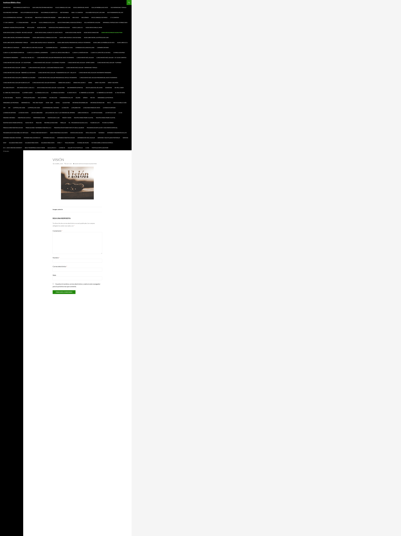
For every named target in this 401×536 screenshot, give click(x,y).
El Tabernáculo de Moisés (104, 92)
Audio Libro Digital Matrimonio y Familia (15, 42)
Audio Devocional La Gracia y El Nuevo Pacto (49, 32)
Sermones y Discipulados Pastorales (109, 137)
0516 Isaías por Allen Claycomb (95, 12)
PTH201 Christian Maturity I (39, 132)
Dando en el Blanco (64, 82)
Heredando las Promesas (105, 97)
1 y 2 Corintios (114, 17)
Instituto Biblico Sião (120, 102)
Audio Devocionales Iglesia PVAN (111, 32)
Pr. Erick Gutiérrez (108, 122)
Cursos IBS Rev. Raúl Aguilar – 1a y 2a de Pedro (17, 62)
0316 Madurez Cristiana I (10, 12)
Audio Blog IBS (41, 27)
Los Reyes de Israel (97, 112)
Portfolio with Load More (100, 147)
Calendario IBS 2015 (51, 47)
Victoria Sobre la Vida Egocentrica (102, 142)
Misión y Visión (66, 117)
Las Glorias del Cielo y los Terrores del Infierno (60, 112)
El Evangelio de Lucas (41, 92)
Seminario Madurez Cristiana (12, 137)
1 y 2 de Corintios (8, 22)
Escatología (53, 97)
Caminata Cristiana (103, 47)
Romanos (101, 132)
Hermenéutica (25, 102)
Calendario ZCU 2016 (66, 47)
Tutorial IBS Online (83, 142)
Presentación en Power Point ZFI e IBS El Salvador (69, 127)
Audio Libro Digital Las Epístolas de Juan (96, 37)
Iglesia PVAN (66, 102)
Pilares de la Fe (95, 122)
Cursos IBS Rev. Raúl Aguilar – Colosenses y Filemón (49, 62)
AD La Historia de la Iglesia (92, 22)
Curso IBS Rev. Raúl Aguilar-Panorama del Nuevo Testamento (55, 57)
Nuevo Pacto (29, 122)
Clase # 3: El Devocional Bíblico (60, 52)
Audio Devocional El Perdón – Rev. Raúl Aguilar (17, 32)
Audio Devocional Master (73, 32)
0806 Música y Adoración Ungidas (45, 17)
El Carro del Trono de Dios (11, 92)
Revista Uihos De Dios (76, 132)
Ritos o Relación (91, 132)
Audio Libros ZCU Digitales (11, 47)
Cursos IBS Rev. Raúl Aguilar (85, 57)
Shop (4, 142)
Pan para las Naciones (51, 122)
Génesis (85, 97)
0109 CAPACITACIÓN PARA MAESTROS (42, 7)
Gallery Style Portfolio (75, 147)
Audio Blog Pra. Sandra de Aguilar (59, 27)
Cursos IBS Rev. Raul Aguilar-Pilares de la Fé (16, 82)
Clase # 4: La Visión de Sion (80, 52)
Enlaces (18, 97)
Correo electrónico (60, 266)
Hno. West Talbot (38, 102)
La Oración (65, 107)
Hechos (92, 97)
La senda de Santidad (109, 107)
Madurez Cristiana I (9, 117)
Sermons (125, 137)
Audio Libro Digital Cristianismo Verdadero (16, 37)
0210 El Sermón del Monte (81, 7)
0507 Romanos (64, 12)
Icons (87, 147)
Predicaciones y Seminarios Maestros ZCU (38, 127)
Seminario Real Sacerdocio (32, 137)
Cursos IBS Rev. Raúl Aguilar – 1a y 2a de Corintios (111, 57)
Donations (108, 87)
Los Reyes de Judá (110, 112)
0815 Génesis (85, 17)
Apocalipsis (30, 27)
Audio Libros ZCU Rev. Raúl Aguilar (32, 47)
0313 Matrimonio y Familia (118, 7)
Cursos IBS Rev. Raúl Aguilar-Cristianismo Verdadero (95, 72)
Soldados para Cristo (15, 142)
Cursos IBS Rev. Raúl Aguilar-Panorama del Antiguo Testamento (57, 77)
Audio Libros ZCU (122, 42)
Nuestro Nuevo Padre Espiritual (13, 122)
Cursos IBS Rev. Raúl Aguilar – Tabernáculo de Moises (19, 72)
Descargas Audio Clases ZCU (25, 87)
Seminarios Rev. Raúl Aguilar (86, 137)
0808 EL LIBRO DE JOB (64, 17)
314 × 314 (69, 163)
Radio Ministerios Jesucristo (59, 132)
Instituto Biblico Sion (12, 2)
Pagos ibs (39, 122)
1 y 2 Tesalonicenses (22, 22)
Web (54, 275)
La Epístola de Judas (19, 107)
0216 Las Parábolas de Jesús (99, 7)
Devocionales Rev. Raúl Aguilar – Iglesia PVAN (51, 87)
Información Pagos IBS (97, 102)
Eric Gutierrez (42, 97)
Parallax (63, 122)
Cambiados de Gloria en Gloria (84, 47)
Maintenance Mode (39, 117)
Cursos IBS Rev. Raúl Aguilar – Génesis (14, 67)
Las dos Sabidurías (37, 112)
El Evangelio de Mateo (58, 92)
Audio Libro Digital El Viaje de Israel (70, 37)
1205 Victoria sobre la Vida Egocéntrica (69, 22)
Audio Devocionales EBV (91, 32)
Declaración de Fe (8, 87)
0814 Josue (75, 17)
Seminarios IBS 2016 (49, 137)
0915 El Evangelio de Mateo (99, 17)
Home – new (49, 102)
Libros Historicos (83, 112)
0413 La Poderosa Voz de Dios (29, 12)
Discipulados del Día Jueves (94, 87)
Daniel (90, 82)
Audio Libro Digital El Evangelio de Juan (45, 37)
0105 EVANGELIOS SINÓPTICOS (21, 7)
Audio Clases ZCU (77, 27)
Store (59, 142)
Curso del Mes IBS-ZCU (27, 57)
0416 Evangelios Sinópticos (49, 12)
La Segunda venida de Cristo (91, 107)
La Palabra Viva (75, 107)
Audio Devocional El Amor (94, 27)
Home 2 (58, 102)
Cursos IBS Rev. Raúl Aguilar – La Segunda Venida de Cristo (45, 67)
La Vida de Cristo (23, 112)
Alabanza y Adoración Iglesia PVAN (13, 27)
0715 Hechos (28, 17)
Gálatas (78, 97)
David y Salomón (100, 82)
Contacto (62, 147)
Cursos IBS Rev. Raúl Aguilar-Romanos (44, 82)
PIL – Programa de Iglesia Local (78, 122)
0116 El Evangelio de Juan (62, 7)
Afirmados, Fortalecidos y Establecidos (115, 22)
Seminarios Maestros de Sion (66, 137)
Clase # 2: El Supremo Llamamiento (37, 52)
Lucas (120, 112)
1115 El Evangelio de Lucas (47, 22)
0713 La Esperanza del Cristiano (12, 17)
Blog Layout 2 (52, 147)
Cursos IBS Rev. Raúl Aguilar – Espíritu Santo (81, 62)
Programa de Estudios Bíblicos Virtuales (15, 132)
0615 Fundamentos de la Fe (115, 12)
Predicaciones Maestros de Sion (13, 127)
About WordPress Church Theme (35, 147)
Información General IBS (80, 102)
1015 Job (33, 22)
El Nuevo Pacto (72, 92)
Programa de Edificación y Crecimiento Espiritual (102, 127)
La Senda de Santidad (9, 112)
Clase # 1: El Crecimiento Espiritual (13, 52)
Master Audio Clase (54, 117)
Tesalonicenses (69, 142)
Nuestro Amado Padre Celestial (83, 117)
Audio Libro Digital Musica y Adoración (42, 42)
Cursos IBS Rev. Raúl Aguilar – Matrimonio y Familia (81, 67)
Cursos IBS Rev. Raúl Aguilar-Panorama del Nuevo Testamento (98, 77)
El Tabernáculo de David (86, 92)
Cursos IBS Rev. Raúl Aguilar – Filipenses (109, 62)
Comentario (57, 231)
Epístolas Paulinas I (29, 97)
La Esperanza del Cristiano (51, 107)
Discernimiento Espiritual (75, 87)
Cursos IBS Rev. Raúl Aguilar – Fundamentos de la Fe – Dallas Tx (57, 72)
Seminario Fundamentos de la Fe (117, 132)
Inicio (109, 102)
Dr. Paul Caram (119, 87)
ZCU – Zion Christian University (12, 147)
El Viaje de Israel (120, 92)
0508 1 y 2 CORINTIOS (77, 12)
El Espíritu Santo (27, 92)
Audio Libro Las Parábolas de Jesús (103, 42)
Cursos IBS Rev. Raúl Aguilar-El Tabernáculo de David (19, 77)
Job (4, 107)
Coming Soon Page (119, 52)
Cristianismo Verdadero (10, 57)
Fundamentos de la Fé (66, 97)
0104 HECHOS (7, 7)
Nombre (56, 258)
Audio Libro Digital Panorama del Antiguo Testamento (74, 42)
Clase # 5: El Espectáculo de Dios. (101, 52)
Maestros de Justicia (24, 117)
